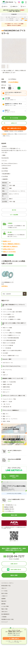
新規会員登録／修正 (5, 585)
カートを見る (4, 590)
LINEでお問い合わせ (15, 569)
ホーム (2, 17)
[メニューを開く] (25, 2)
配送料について (7, 241)
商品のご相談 (14, 515)
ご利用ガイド (4, 596)
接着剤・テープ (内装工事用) (9, 382)
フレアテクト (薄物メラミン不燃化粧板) (12, 332)
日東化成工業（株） (7, 406)
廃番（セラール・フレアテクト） (10, 418)
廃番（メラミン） (7, 416)
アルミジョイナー (7, 389)
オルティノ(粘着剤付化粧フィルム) (11, 355)
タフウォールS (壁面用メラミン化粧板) (11, 319)
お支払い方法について (9, 249)
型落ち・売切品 (6, 421)
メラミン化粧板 (6, 330)
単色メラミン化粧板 (7, 327)
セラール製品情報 (14, 214)
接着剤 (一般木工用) (7, 384)
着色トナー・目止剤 (7, 401)
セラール (17, 18)
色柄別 (17, 20)
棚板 (4, 372)
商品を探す (3, 601)
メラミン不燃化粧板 (9, 18)
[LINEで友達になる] (22, 2)
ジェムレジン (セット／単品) (9, 399)
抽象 (21, 20)
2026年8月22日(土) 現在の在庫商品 (14, 493)
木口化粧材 (5, 353)
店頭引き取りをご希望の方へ (10, 246)
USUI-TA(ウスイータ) (8, 362)
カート (24, 6)
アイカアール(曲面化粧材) (9, 317)
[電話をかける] (15, 2)
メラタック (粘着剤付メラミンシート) (11, 335)
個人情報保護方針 (5, 614)
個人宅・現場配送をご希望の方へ (11, 244)
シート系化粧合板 (7, 348)
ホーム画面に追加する (14, 638)
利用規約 (5, 134)
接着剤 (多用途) (6, 387)
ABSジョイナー (6, 392)
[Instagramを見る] (19, 2)
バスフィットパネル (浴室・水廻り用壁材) (12, 311)
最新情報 (3, 603)
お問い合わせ (14, 564)
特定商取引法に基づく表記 (7, 619)
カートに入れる (14, 118)
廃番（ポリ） (6, 413)
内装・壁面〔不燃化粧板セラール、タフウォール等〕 (16, 17)
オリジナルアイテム (7, 369)
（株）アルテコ (6, 404)
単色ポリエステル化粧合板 (9, 343)
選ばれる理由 (4, 593)
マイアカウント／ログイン (7, 583)
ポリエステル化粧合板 (8, 345)
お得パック (5, 374)
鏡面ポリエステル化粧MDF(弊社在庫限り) (12, 350)
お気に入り (14, 6)
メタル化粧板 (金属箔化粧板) (9, 340)
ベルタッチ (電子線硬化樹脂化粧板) (11, 338)
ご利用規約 (3, 616)
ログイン (5, 6)
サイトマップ (4, 622)
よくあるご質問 (4, 606)
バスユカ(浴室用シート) (8, 314)
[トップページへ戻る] (7, 2)
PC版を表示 (14, 14)
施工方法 (14, 210)
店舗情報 (3, 598)
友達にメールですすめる (9, 251)
